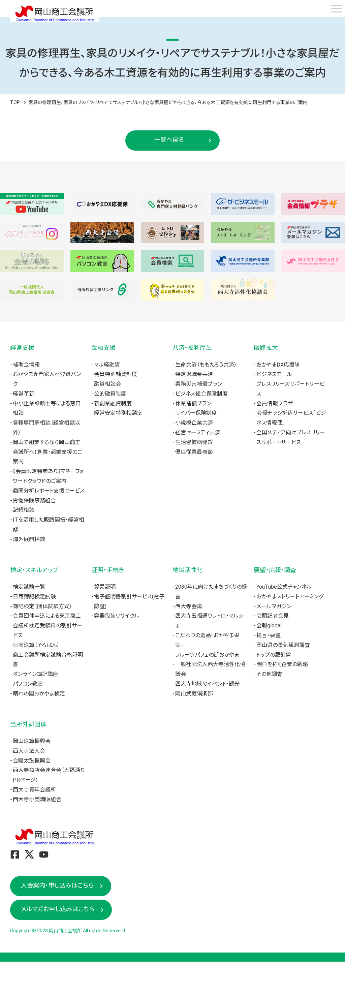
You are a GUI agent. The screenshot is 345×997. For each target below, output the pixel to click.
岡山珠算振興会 (32, 741)
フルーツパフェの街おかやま (207, 655)
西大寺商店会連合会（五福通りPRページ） (49, 775)
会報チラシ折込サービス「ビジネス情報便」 (291, 418)
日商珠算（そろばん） (36, 645)
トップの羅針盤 (273, 655)
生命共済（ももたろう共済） (206, 365)
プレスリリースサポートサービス (290, 389)
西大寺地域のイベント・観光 (207, 684)
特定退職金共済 (194, 374)
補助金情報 (26, 365)
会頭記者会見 (272, 616)
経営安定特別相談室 (118, 413)
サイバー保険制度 (196, 413)
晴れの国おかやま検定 (39, 693)
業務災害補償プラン (198, 384)
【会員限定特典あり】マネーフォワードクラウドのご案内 (48, 476)
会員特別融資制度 (115, 374)
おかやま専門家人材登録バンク (47, 379)
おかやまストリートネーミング (289, 596)
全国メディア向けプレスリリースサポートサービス (290, 437)
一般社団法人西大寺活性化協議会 (210, 669)
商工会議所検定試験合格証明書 (48, 660)
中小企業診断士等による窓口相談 (47, 408)
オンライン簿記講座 (35, 674)
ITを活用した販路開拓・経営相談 (48, 525)
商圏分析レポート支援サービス (49, 491)
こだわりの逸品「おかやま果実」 (207, 640)
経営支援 (22, 347)
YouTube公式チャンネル (284, 587)
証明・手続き (107, 569)
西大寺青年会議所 (34, 789)
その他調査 (269, 674)
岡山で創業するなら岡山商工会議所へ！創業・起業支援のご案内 (47, 452)
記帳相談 (23, 510)
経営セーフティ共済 (197, 432)
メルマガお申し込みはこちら (57, 908)
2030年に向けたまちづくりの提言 (211, 592)
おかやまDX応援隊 (278, 365)
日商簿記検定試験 (34, 596)
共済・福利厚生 (192, 347)
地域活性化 (187, 569)
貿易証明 (105, 587)
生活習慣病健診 (194, 442)
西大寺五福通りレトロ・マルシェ (209, 621)
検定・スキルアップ (34, 569)
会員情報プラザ (274, 403)
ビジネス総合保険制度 (201, 394)
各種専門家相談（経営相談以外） (46, 427)
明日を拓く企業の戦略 (282, 664)
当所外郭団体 (28, 724)
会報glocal (269, 625)
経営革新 (23, 394)
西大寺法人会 (29, 751)
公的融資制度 (110, 394)
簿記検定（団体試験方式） (42, 606)
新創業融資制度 (113, 403)
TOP (15, 102)
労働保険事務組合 (34, 500)
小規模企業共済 (194, 422)
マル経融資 (107, 365)
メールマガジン (273, 606)
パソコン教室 (28, 684)
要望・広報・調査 (275, 569)
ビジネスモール (274, 374)
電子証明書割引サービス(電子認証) (129, 601)
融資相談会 (107, 384)
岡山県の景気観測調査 (283, 645)
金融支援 (103, 347)
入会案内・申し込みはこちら (57, 885)
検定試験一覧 (29, 587)
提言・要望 (268, 635)
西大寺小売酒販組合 (37, 799)
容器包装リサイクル (116, 616)
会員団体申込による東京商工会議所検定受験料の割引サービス (47, 625)
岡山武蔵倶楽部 (194, 693)
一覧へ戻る (169, 139)
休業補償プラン (193, 403)
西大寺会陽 (188, 606)
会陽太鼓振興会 (32, 760)
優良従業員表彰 (194, 452)
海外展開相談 (29, 539)
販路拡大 (266, 347)
